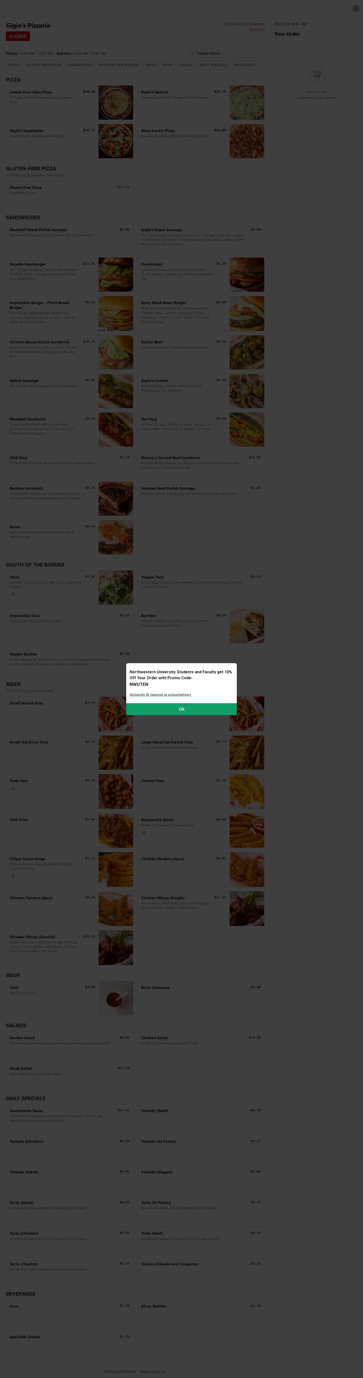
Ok (181, 709)
